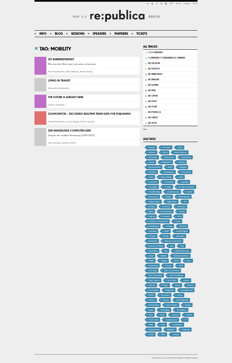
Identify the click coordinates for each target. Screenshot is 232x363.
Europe (182, 211)
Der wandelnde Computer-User (69, 130)
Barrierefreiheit (155, 167)
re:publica (154, 112)
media (151, 256)
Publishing (169, 290)
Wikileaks (171, 330)
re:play (152, 101)
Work (163, 334)
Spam (151, 310)
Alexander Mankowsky (58, 88)
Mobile (151, 261)
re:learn (153, 84)
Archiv (178, 3)
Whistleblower (154, 330)
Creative (167, 187)
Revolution (165, 295)
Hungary (152, 236)
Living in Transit (59, 80)
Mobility (164, 261)
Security (165, 300)
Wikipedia (186, 330)
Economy (166, 207)
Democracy (153, 197)
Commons (153, 182)
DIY (185, 202)
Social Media (154, 305)
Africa (165, 152)
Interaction (153, 241)
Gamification (154, 226)
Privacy (191, 285)
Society (188, 305)
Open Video (171, 280)
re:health (154, 68)
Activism (152, 152)
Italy (182, 246)
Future (178, 221)
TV (185, 320)
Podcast (152, 285)
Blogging (183, 167)
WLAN (151, 334)
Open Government (171, 270)
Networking (153, 266)
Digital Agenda (184, 197)
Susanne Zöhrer (68, 143)
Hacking (183, 226)
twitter (151, 325)
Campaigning (168, 172)
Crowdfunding (154, 192)
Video (163, 325)
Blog (59, 33)
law (166, 251)
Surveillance (182, 310)
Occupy (168, 266)
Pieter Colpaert (87, 121)
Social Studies (172, 305)
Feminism (166, 216)
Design (168, 197)
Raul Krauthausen (56, 71)
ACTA (180, 147)
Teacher (175, 315)
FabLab (152, 216)
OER (181, 266)
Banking (181, 162)
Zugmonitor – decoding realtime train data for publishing (89, 113)
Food (179, 216)
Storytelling (164, 310)
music (188, 261)
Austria (151, 162)
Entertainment (166, 211)
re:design (154, 63)
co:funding (155, 52)
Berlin (170, 167)
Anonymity (153, 157)
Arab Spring (186, 157)
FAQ (171, 3)
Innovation (180, 236)
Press (195, 3)
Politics (165, 285)
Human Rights (182, 231)
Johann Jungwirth (56, 105)
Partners (121, 33)
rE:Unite (153, 117)
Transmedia (153, 320)
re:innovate (155, 74)
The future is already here (65, 97)
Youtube (176, 334)
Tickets (141, 33)
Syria (151, 315)
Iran (171, 246)
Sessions (77, 33)
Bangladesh (166, 162)
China (151, 177)
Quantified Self (187, 290)
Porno (177, 285)
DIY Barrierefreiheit (61, 59)
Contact (187, 3)
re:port (152, 106)
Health (166, 231)
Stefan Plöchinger (56, 121)
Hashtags (153, 231)
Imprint (194, 358)
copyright (184, 182)
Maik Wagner (72, 71)
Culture (189, 192)
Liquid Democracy (182, 251)
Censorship (186, 172)
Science (152, 300)
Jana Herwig (54, 143)
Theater (189, 315)
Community (169, 182)
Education (181, 207)
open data (153, 270)
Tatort (162, 315)
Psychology (153, 290)
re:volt (152, 123)
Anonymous (169, 157)
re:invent (153, 79)
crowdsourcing (173, 192)
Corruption (153, 187)
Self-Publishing (182, 300)
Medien (164, 256)
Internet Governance (173, 241)
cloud (181, 177)
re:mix (152, 90)
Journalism (153, 251)
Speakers (99, 33)
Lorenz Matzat (72, 121)
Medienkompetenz (181, 256)
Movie (176, 261)
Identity (166, 236)
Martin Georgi (86, 71)
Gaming (169, 226)
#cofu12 (152, 147)
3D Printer (166, 147)
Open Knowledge (176, 275)
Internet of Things (156, 246)
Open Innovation (155, 275)
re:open (153, 95)
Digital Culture (154, 202)
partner (187, 280)
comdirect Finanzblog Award (166, 57)
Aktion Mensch (181, 152)
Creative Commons (186, 187)
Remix (151, 295)
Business (152, 172)
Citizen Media (166, 177)
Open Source (154, 280)
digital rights (172, 202)
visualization (177, 325)
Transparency (171, 320)
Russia (180, 295)
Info (43, 33)
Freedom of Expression (158, 221)
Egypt (151, 211)
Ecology (152, 207)
